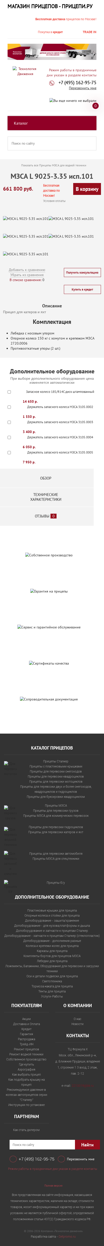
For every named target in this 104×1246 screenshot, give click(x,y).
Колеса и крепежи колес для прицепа (52, 946)
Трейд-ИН (26, 1044)
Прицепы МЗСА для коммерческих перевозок (56, 816)
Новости (77, 1024)
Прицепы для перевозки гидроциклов (56, 827)
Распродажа (26, 1039)
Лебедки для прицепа (52, 961)
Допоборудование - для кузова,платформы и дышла (52, 925)
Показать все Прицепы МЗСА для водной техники (53, 165)
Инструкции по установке (26, 1105)
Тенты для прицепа (52, 991)
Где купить (26, 1064)
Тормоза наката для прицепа (52, 986)
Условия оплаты (54, 201)
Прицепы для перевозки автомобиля (56, 853)
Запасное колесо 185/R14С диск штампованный (60, 392)
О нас (77, 1019)
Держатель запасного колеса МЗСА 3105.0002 (60, 407)
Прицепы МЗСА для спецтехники (56, 858)
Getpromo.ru (67, 1236)
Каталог (21, 123)
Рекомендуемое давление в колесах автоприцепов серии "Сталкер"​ (26, 1095)
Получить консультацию (82, 272)
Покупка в (50, 32)
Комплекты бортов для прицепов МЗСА (52, 956)
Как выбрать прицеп (26, 1074)
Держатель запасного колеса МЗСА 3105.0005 (60, 452)
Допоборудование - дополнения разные (52, 941)
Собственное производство (26, 1059)
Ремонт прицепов (26, 1049)
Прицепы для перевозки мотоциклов (56, 781)
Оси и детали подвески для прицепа (52, 976)
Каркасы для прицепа (52, 951)
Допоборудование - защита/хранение (52, 920)
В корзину (87, 189)
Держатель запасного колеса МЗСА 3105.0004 (60, 437)
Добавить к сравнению (27, 269)
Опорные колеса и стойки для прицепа (52, 915)
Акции (26, 1019)
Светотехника (52, 981)
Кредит (26, 1029)
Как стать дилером (26, 1130)
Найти (87, 1145)
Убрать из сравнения (27, 275)
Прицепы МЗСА (56, 805)
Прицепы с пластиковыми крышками (56, 766)
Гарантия (26, 1034)
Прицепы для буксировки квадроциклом (56, 797)
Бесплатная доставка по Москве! (51, 190)
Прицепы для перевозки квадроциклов (56, 776)
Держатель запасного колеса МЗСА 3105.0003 (60, 422)
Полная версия (53, 1185)
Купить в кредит (82, 289)
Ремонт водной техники (26, 1054)
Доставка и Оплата (26, 1024)
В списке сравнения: (25, 280)
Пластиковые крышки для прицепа (52, 910)
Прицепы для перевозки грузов (56, 810)
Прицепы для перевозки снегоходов (56, 771)
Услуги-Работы (52, 996)
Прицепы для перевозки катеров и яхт (55, 832)
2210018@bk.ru (83, 1086)
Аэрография (26, 1069)
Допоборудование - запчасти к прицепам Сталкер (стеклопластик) (52, 936)
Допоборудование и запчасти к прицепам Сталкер (52, 931)
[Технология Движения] (25, 71)
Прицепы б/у (56, 883)
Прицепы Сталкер (55, 761)
